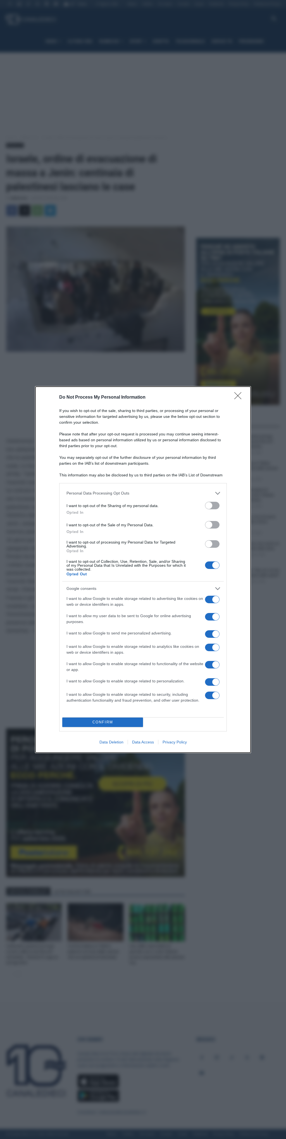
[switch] (212, 505)
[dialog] (143, 570)
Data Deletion (111, 742)
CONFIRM (102, 722)
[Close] (239, 397)
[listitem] (143, 493)
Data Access (143, 742)
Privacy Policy (175, 742)
